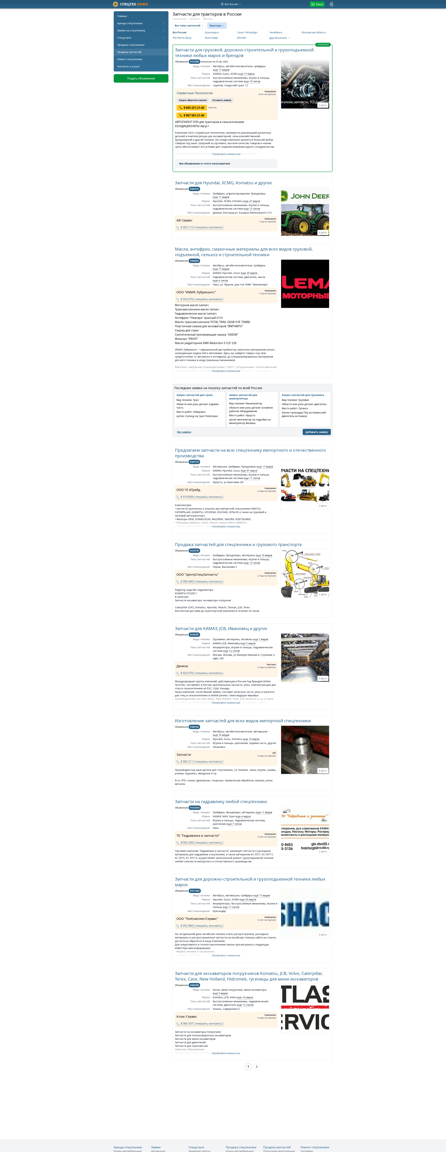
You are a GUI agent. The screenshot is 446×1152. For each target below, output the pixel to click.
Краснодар (211, 37)
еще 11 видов (264, 812)
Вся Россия (179, 32)
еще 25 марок (248, 899)
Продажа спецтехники (130, 44)
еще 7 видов (260, 639)
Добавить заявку (317, 432)
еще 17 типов (231, 907)
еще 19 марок (251, 739)
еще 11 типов (252, 478)
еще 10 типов (252, 81)
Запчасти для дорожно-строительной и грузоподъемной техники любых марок (250, 881)
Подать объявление (141, 78)
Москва (241, 37)
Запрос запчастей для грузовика (303, 395)
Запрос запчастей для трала (194, 395)
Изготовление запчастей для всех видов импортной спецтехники (243, 720)
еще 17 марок (246, 73)
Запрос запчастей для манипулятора (243, 396)
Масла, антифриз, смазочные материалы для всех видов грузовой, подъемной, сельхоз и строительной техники (244, 251)
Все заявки (184, 432)
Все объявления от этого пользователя (204, 163)
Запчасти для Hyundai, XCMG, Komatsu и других (223, 183)
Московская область (314, 32)
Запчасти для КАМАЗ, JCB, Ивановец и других (221, 628)
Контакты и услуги (128, 66)
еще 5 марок (248, 643)
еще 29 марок (249, 273)
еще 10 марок (245, 997)
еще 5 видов (220, 993)
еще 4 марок (243, 816)
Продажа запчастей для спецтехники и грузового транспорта (238, 544)
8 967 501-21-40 (194, 115)
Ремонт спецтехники (129, 59)
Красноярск (212, 32)
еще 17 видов (221, 69)
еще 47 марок (249, 470)
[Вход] (331, 4)
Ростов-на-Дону (182, 37)
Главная (122, 16)
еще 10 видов (264, 555)
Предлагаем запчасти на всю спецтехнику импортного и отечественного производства (250, 453)
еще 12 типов (252, 208)
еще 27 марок (251, 201)
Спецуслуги (124, 37)
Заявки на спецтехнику (131, 30)
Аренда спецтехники (129, 23)
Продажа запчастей (129, 52)
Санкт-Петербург (247, 32)
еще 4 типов (220, 280)
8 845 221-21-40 (194, 108)
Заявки (156, 1147)
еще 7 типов (234, 824)
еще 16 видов (221, 735)
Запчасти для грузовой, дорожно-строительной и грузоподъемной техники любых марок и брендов (244, 52)
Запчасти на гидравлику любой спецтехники (221, 801)
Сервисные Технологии (195, 93)
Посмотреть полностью (226, 154)
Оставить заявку (222, 100)
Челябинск (275, 32)
